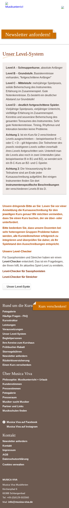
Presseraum (10, 397)
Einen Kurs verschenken (17, 364)
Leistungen (9, 324)
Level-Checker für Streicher (20, 276)
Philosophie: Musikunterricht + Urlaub (25, 379)
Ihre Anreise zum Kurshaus (18, 342)
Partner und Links (13, 406)
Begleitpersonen (12, 338)
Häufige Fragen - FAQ (15, 316)
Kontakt (7, 445)
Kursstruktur (10, 320)
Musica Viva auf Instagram (22, 426)
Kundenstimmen (12, 384)
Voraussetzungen (13, 329)
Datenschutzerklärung (15, 459)
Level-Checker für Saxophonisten (24, 271)
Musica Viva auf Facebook (22, 422)
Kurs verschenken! (52, 306)
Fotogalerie (9, 311)
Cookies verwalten (13, 464)
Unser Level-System (14, 333)
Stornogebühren (12, 351)
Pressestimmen (12, 388)
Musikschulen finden (15, 410)
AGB (5, 454)
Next (60, 30)
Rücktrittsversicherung (16, 360)
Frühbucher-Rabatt (14, 347)
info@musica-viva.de (20, 501)
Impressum (9, 450)
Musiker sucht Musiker (16, 401)
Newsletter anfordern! (28, 34)
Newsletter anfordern (15, 355)
